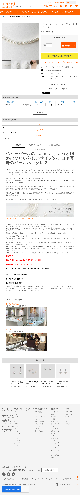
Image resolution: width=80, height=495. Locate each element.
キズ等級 (61, 102)
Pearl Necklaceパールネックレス (8, 416)
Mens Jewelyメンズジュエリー (7, 430)
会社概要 (25, 479)
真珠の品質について (41, 409)
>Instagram (8, 474)
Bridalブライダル (8, 426)
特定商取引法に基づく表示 (11, 479)
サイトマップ (67, 479)
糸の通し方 (40, 135)
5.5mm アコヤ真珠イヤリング (17, 383)
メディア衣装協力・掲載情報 (68, 414)
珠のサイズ (39, 102)
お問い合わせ (71, 2)
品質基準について (35, 145)
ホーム (4, 16)
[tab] (40, 105)
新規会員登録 (59, 2)
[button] (16, 65)
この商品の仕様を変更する (60, 56)
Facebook (4, 474)
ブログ (67, 424)
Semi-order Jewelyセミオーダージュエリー (7, 421)
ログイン (50, 2)
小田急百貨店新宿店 (12, 304)
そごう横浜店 (10, 329)
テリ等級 (72, 102)
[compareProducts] (71, 6)
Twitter (13, 474)
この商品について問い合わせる (59, 84)
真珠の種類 (10, 102)
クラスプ (40, 130)
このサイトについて (36, 479)
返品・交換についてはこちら (59, 89)
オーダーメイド (30, 409)
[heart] (65, 7)
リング (16, 431)
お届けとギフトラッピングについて (55, 424)
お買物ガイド (55, 409)
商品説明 (19, 145)
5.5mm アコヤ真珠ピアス (32, 383)
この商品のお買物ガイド (40, 150)
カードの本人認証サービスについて (55, 445)
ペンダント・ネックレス (17, 419)
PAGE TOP (77, 480)
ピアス (16, 424)
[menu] (40, 12)
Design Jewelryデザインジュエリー (8, 410)
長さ (40, 124)
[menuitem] (7, 12)
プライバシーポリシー (53, 479)
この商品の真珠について (56, 145)
